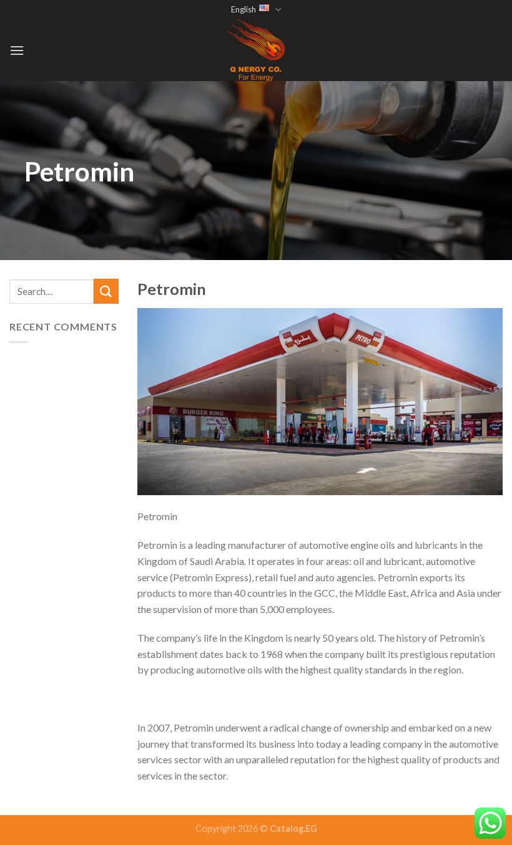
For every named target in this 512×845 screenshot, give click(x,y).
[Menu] (16, 50)
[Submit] (106, 291)
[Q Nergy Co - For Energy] (256, 50)
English (243, 9)
